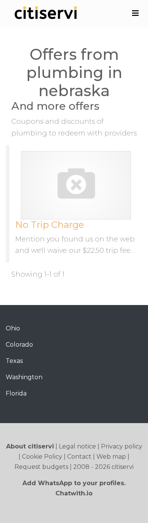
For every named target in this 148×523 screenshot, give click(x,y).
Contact (79, 456)
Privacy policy (121, 446)
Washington (24, 377)
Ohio (13, 328)
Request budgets (41, 466)
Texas (14, 360)
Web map (111, 456)
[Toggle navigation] (135, 13)
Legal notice (77, 446)
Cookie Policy (42, 456)
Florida (16, 393)
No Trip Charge (49, 224)
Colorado (19, 344)
